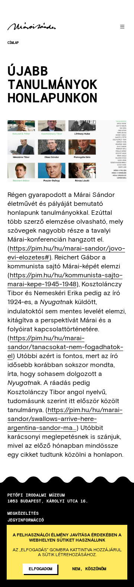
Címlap (13, 43)
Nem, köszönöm (89, 568)
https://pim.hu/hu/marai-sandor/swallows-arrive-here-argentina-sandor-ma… (64, 418)
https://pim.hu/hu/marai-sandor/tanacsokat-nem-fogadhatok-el (65, 347)
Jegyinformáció (25, 519)
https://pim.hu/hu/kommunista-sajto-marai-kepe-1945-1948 (64, 279)
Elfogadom (40, 568)
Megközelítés (23, 513)
